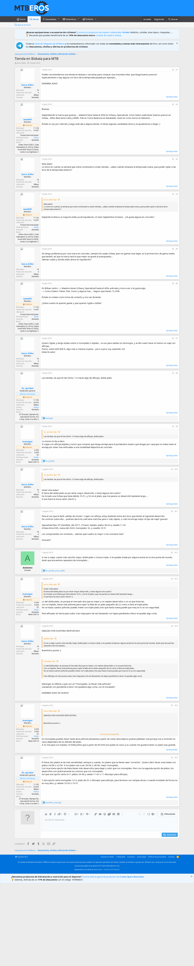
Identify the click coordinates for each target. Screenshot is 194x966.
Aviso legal (141, 856)
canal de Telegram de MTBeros (50, 43)
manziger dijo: (50, 661)
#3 (177, 159)
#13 (176, 579)
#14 (176, 626)
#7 (177, 338)
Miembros (71, 19)
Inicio (22, 19)
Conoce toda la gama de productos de (113, 876)
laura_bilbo (21, 63)
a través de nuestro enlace (108, 35)
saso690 (27, 119)
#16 (176, 757)
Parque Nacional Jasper (29, 135)
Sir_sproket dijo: (50, 432)
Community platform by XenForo (97, 866)
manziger (27, 441)
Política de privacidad (157, 856)
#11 (176, 511)
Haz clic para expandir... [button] (110, 734)
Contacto (131, 856)
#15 (176, 705)
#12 (176, 552)
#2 (177, 104)
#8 (177, 373)
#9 (177, 426)
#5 (177, 249)
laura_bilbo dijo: (50, 199)
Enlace (36, 407)
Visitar (36, 137)
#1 (177, 69)
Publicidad (120, 856)
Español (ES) (22, 856)
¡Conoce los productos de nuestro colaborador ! (103, 32)
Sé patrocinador (107, 856)
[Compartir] (173, 69)
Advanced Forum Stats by (97, 869)
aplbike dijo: (49, 638)
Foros (36, 19)
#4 (177, 194)
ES (38, 455)
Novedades (50, 19)
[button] (59, 18)
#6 (177, 283)
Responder (173, 96)
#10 (176, 469)
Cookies (171, 856)
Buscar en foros (24, 25)
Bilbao (36, 95)
